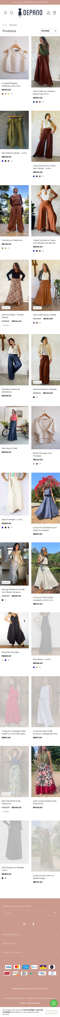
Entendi (52, 1012)
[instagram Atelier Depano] (24, 924)
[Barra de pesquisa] (11, 13)
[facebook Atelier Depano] (33, 924)
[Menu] (5, 13)
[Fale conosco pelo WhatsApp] (54, 1003)
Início (4, 25)
